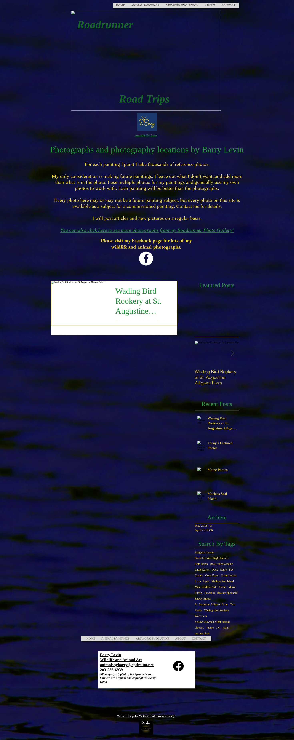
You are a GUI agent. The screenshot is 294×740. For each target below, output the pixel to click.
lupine (210, 627)
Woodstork (201, 616)
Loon (198, 581)
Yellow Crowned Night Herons (212, 621)
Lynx (206, 581)
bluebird (199, 627)
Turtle (198, 610)
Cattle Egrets (202, 569)
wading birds (202, 633)
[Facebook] (146, 259)
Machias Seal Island (222, 581)
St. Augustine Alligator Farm (211, 604)
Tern (232, 604)
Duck (215, 569)
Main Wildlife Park (206, 587)
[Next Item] (232, 353)
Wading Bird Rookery (216, 610)
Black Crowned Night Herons (211, 558)
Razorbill (209, 592)
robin (226, 627)
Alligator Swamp (204, 552)
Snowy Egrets (203, 598)
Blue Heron (201, 563)
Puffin (198, 592)
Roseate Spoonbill (227, 592)
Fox (231, 569)
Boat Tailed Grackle (221, 563)
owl (218, 627)
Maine (222, 587)
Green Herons (228, 575)
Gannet (199, 575)
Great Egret (211, 575)
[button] (145, 5)
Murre (231, 587)
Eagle (223, 569)
